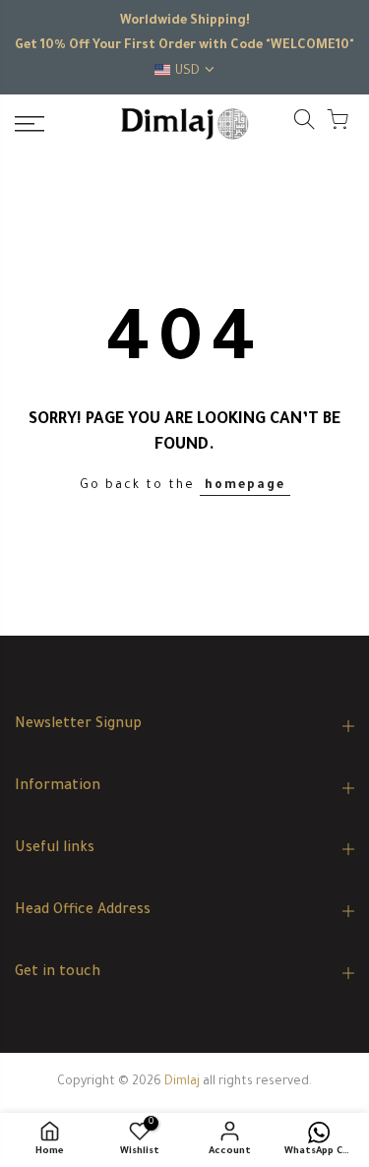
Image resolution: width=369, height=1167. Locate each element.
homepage (245, 486)
